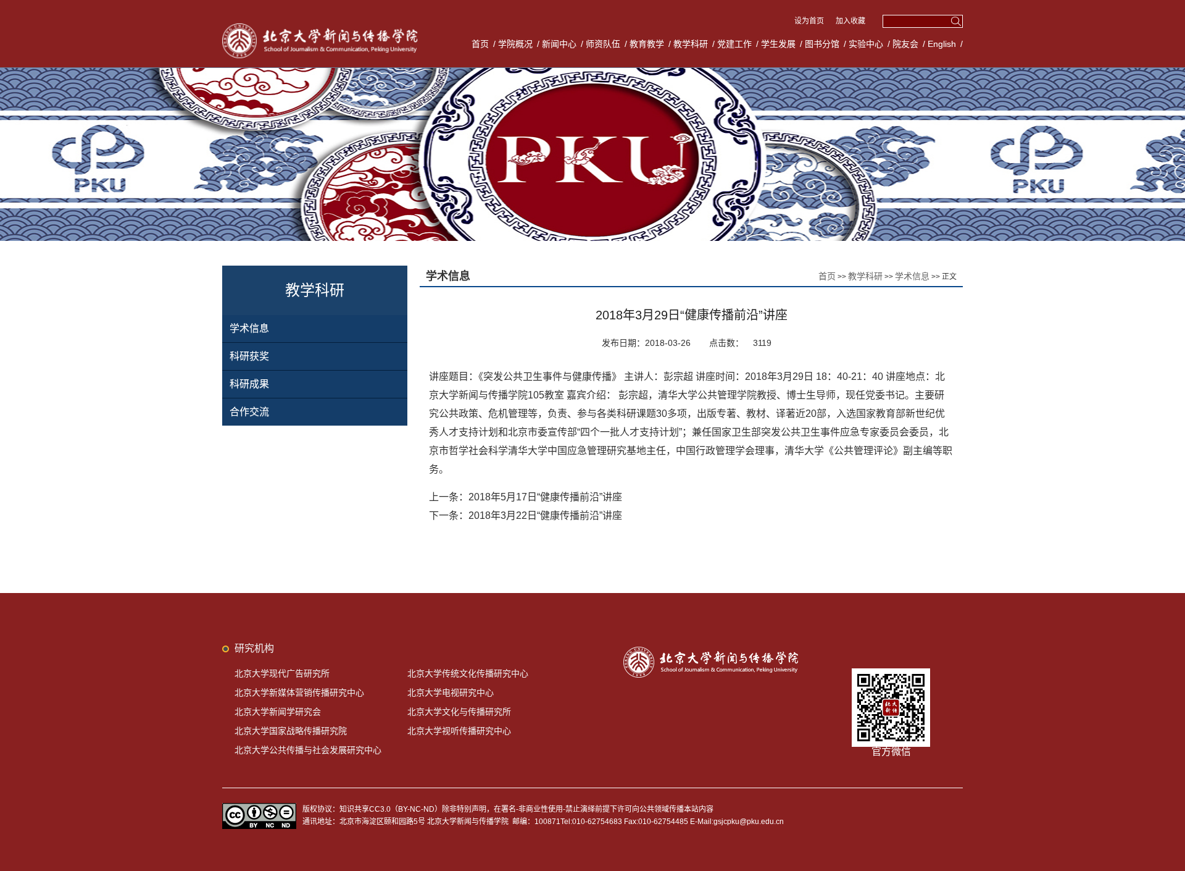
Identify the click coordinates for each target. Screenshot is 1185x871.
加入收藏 (850, 21)
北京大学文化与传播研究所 (459, 712)
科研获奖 (249, 356)
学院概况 (515, 44)
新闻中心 (559, 44)
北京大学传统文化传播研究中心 (467, 673)
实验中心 (866, 44)
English (942, 44)
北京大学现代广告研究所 (282, 673)
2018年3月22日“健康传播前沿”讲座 (545, 515)
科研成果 (249, 384)
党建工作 (734, 44)
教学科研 (690, 44)
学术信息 (249, 328)
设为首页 (810, 21)
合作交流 (249, 411)
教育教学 (647, 44)
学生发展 (778, 44)
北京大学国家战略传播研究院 (291, 731)
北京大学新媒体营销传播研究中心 (299, 692)
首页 (480, 44)
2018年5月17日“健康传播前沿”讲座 (545, 497)
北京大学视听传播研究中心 (459, 731)
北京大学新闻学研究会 (278, 712)
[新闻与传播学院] (322, 24)
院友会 (905, 44)
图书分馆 (822, 44)
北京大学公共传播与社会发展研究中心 (308, 750)
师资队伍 (603, 44)
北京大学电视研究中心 (450, 692)
